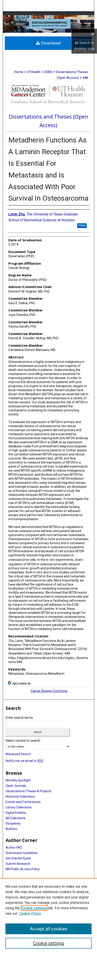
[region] (48, 916)
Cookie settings (34, 908)
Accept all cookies (48, 929)
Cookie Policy (30, 913)
